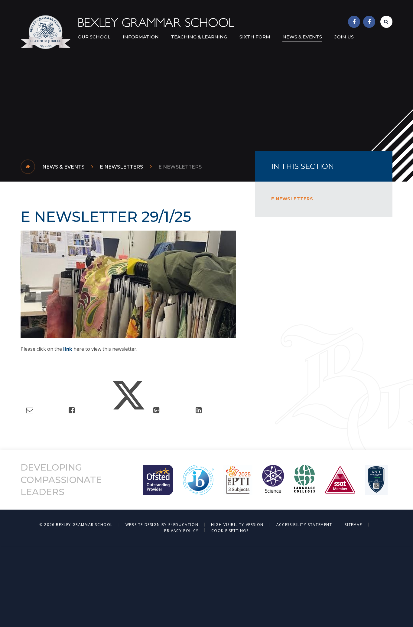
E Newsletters (121, 167)
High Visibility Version (237, 524)
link (68, 349)
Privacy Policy (181, 530)
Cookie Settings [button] (230, 530)
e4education (183, 524)
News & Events (63, 167)
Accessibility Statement (304, 524)
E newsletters (180, 167)
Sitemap (353, 524)
